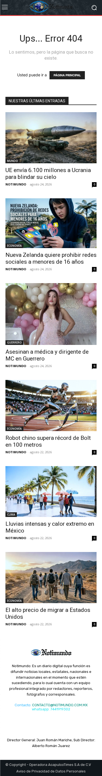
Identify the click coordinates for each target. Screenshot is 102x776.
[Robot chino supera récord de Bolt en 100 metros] (51, 405)
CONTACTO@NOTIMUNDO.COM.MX (60, 705)
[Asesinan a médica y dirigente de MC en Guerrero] (51, 314)
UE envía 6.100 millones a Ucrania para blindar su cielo (48, 173)
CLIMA (11, 514)
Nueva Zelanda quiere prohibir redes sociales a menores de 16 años (51, 258)
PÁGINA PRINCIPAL (67, 75)
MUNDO (12, 161)
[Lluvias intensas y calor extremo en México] (51, 491)
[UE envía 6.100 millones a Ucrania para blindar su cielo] (51, 137)
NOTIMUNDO (15, 184)
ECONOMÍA (14, 246)
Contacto (22, 705)
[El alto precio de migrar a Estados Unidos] (51, 577)
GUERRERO (14, 342)
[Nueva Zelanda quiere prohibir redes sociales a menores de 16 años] (51, 223)
